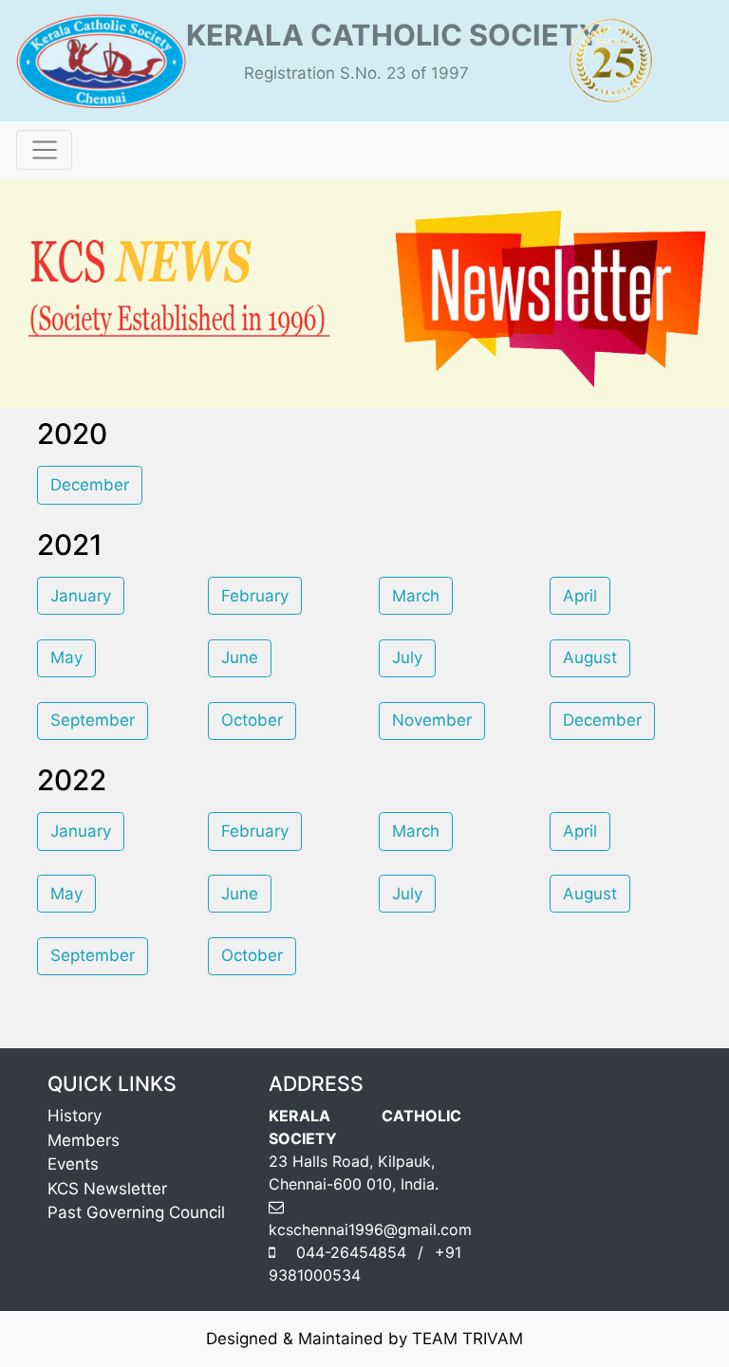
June (239, 657)
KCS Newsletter (107, 1188)
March (415, 595)
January (80, 595)
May (66, 657)
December (89, 484)
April (580, 595)
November (432, 720)
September (92, 720)
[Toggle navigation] (44, 150)
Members (83, 1140)
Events (73, 1164)
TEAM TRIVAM (467, 1338)
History (74, 1115)
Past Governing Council (136, 1212)
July (407, 657)
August (590, 657)
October (252, 720)
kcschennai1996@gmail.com (370, 1229)
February (255, 595)
